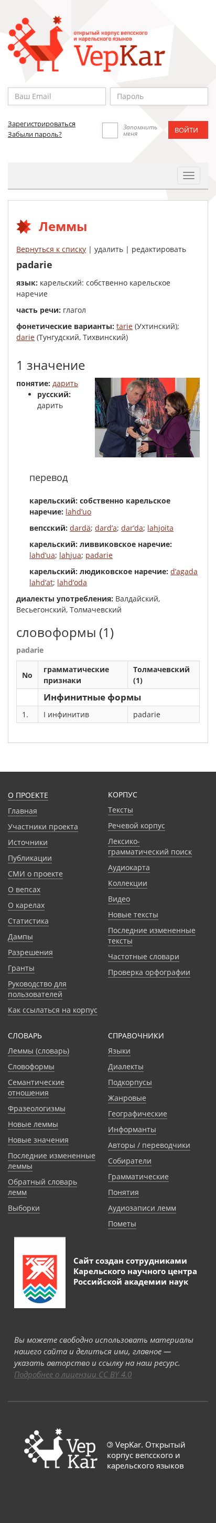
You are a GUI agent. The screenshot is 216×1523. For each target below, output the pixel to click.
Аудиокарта (129, 867)
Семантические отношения (36, 1087)
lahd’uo (78, 512)
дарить (65, 383)
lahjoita (160, 528)
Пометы (122, 1224)
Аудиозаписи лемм (142, 1208)
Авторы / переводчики (149, 1145)
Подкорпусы (130, 1082)
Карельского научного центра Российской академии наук (135, 1276)
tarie (124, 326)
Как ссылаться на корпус (53, 1010)
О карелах (26, 905)
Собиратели (130, 1161)
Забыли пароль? (35, 134)
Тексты (120, 810)
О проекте (28, 795)
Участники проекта (43, 826)
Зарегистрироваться (41, 123)
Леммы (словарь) (38, 1051)
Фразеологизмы (37, 1108)
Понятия (123, 1192)
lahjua (70, 555)
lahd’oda (72, 582)
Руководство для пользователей (37, 989)
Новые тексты (133, 914)
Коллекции (127, 883)
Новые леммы (33, 1124)
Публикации (30, 858)
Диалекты (126, 1066)
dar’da (132, 528)
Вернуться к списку (51, 249)
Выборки (24, 1208)
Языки (119, 1051)
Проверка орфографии (149, 972)
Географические (137, 1114)
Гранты (21, 968)
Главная (22, 811)
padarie (99, 555)
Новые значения (38, 1140)
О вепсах (24, 889)
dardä (80, 528)
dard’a (106, 528)
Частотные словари (143, 956)
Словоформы (31, 1066)
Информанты (132, 1129)
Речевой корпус (136, 825)
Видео (119, 899)
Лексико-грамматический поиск (150, 846)
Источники (28, 842)
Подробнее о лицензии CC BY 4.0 (73, 1374)
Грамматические (138, 1176)
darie (25, 337)
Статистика (28, 921)
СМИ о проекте (35, 874)
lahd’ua (42, 555)
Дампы (20, 936)
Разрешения (30, 952)
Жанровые (127, 1098)
